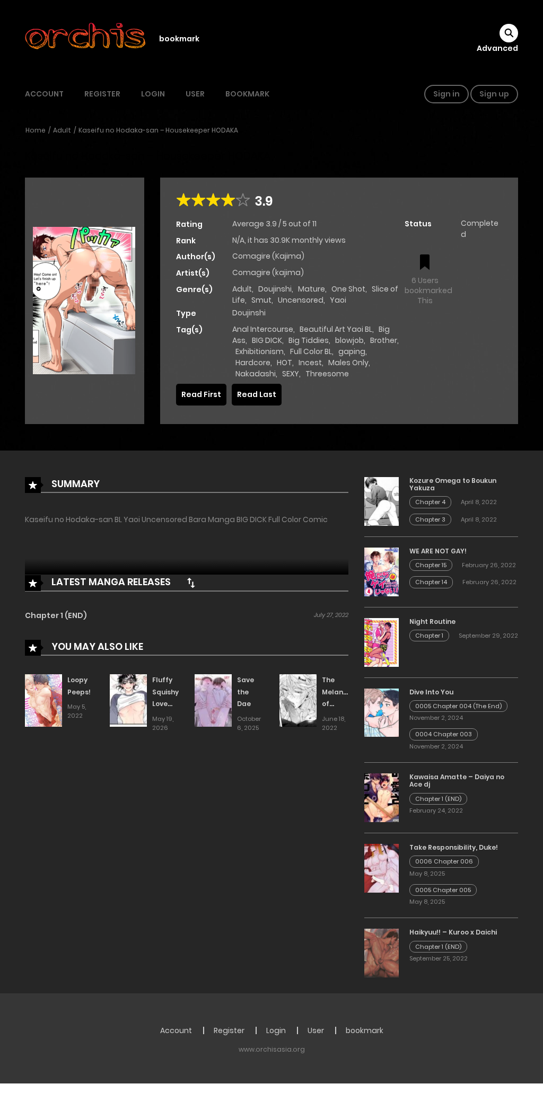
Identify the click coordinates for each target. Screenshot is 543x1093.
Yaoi (338, 300)
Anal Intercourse (262, 329)
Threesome (327, 373)
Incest (310, 362)
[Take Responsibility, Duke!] (381, 867)
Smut (261, 300)
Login (153, 94)
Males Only (348, 362)
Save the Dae (245, 692)
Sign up (494, 94)
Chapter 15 (430, 565)
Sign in (446, 94)
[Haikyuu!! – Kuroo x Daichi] (381, 952)
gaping (351, 351)
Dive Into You (431, 692)
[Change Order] (190, 582)
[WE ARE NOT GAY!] (381, 571)
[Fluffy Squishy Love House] (128, 699)
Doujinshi (275, 289)
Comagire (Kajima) (268, 256)
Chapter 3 (430, 519)
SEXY (290, 373)
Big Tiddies (308, 340)
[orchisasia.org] (86, 38)
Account (44, 94)
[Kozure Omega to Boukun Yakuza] (381, 500)
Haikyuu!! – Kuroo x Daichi (453, 932)
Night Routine (432, 621)
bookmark (179, 38)
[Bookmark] (425, 263)
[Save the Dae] (213, 699)
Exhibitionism (259, 351)
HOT (284, 362)
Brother (383, 340)
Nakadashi (255, 373)
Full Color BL (311, 351)
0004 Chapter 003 (443, 734)
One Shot (348, 289)
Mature (311, 289)
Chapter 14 (431, 582)
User (195, 94)
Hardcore (252, 362)
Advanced (497, 48)
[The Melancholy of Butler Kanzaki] (298, 699)
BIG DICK (267, 340)
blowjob (349, 340)
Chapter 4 (430, 502)
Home (35, 130)
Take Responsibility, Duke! (453, 847)
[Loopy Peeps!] (43, 699)
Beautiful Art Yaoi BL (336, 329)
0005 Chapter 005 (443, 890)
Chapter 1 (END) (56, 615)
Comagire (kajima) (268, 272)
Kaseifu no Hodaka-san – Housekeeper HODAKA (158, 130)
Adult (62, 130)
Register (102, 94)
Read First (201, 394)
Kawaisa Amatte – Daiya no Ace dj (456, 780)
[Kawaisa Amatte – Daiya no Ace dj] (381, 797)
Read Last (256, 394)
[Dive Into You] (381, 712)
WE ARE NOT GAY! (438, 551)
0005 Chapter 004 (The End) (458, 706)
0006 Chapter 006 (444, 861)
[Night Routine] (381, 641)
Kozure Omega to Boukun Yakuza (452, 484)
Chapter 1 (429, 635)
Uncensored (300, 300)
